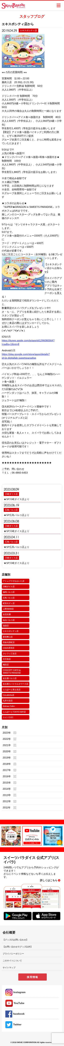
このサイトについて (12, 960)
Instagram (19, 992)
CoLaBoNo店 (8, 695)
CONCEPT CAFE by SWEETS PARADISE (12, 671)
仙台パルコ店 (9, 620)
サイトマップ (9, 967)
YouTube (19, 1003)
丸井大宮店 (8, 701)
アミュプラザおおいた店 (13, 581)
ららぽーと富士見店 (11, 689)
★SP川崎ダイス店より (16, 499)
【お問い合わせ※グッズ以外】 (18, 946)
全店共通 (7, 614)
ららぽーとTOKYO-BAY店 (14, 712)
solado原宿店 (8, 648)
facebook (19, 1013)
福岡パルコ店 (9, 592)
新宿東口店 (8, 637)
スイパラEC (8, 717)
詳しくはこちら (48, 880)
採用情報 (32, 977)
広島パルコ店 (11, 510)
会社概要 (9, 932)
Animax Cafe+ (9, 706)
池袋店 (6, 625)
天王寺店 (7, 659)
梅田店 (6, 665)
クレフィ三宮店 (10, 653)
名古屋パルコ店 (10, 678)
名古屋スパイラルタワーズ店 (15, 684)
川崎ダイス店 (11, 494)
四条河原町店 (9, 642)
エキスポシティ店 (10, 631)
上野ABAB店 (8, 609)
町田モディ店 (9, 603)
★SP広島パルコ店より (16, 515)
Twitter (17, 1024)
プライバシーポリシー (13, 953)
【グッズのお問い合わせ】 (15, 940)
